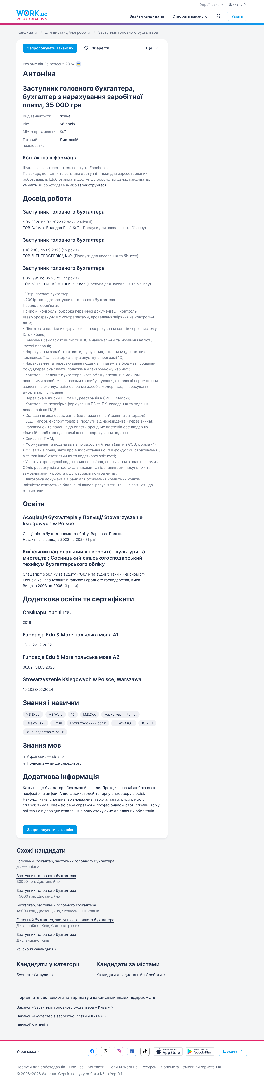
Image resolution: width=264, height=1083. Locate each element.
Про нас (76, 1067)
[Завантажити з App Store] (168, 1051)
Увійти (237, 16)
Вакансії (30, 1025)
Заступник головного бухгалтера (46, 876)
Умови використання (202, 1067)
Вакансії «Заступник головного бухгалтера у (63, 1007)
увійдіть (30, 185)
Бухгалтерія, (33, 975)
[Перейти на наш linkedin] (131, 1051)
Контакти (96, 1067)
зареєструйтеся (92, 185)
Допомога (170, 1067)
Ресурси (149, 1067)
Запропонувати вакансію (50, 48)
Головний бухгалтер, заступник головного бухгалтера (65, 861)
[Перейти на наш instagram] (118, 1051)
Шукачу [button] (230, 1051)
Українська (26, 1051)
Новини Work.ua (122, 1067)
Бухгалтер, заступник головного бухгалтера (56, 905)
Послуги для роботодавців (40, 1067)
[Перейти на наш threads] (105, 1051)
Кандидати (129, 975)
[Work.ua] (31, 15)
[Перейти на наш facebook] (92, 1051)
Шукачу (236, 4)
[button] (218, 16)
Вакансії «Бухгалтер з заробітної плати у (59, 1016)
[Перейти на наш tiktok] (145, 1051)
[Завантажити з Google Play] (200, 1051)
